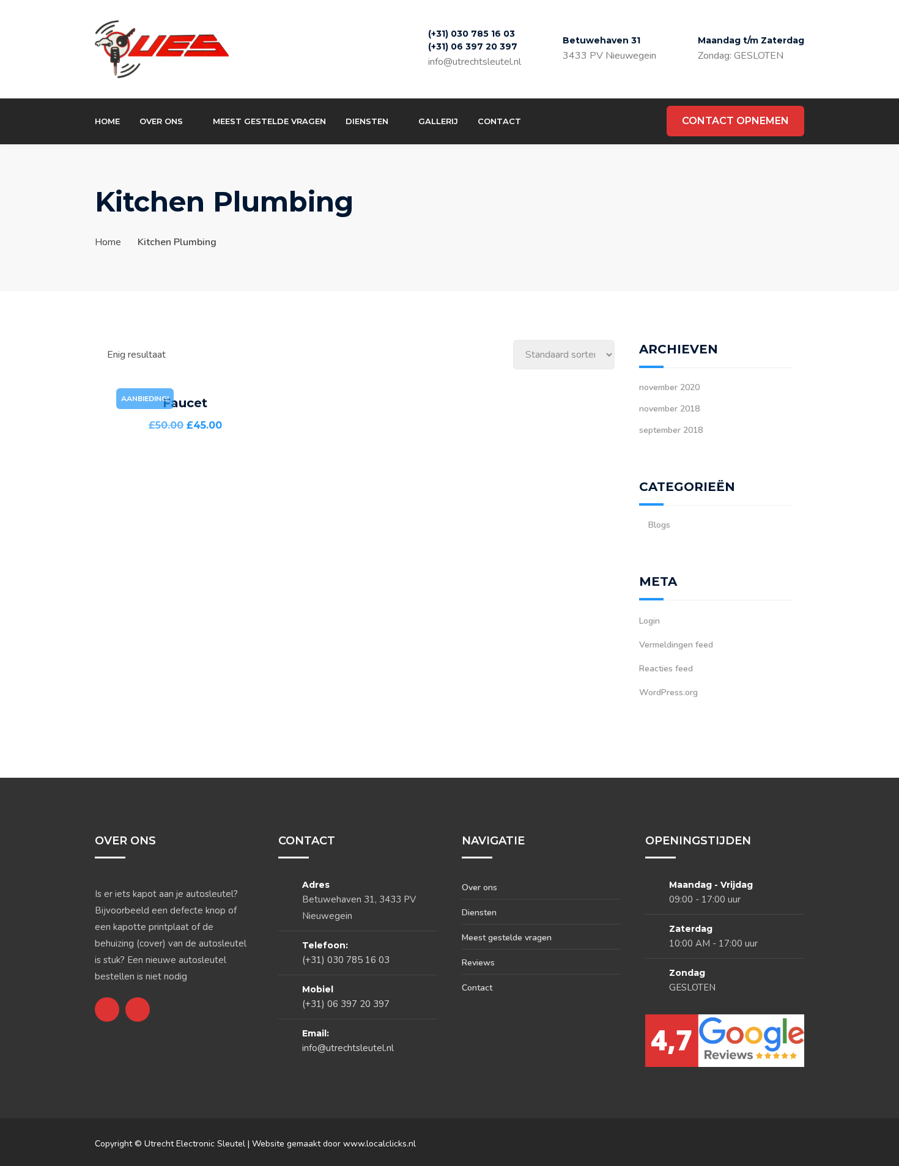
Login (649, 621)
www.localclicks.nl (379, 1143)
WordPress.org (668, 692)
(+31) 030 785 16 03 (471, 33)
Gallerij (438, 121)
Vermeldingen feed (676, 645)
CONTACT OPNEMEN (735, 121)
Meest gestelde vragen (269, 121)
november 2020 (669, 387)
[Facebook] (542, 121)
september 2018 (671, 430)
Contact (499, 121)
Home (107, 121)
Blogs (659, 525)
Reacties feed (666, 668)
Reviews (478, 963)
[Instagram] (564, 121)
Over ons (161, 121)
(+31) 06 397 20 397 (472, 46)
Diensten (367, 121)
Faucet (185, 403)
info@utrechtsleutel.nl (474, 61)
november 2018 (669, 409)
